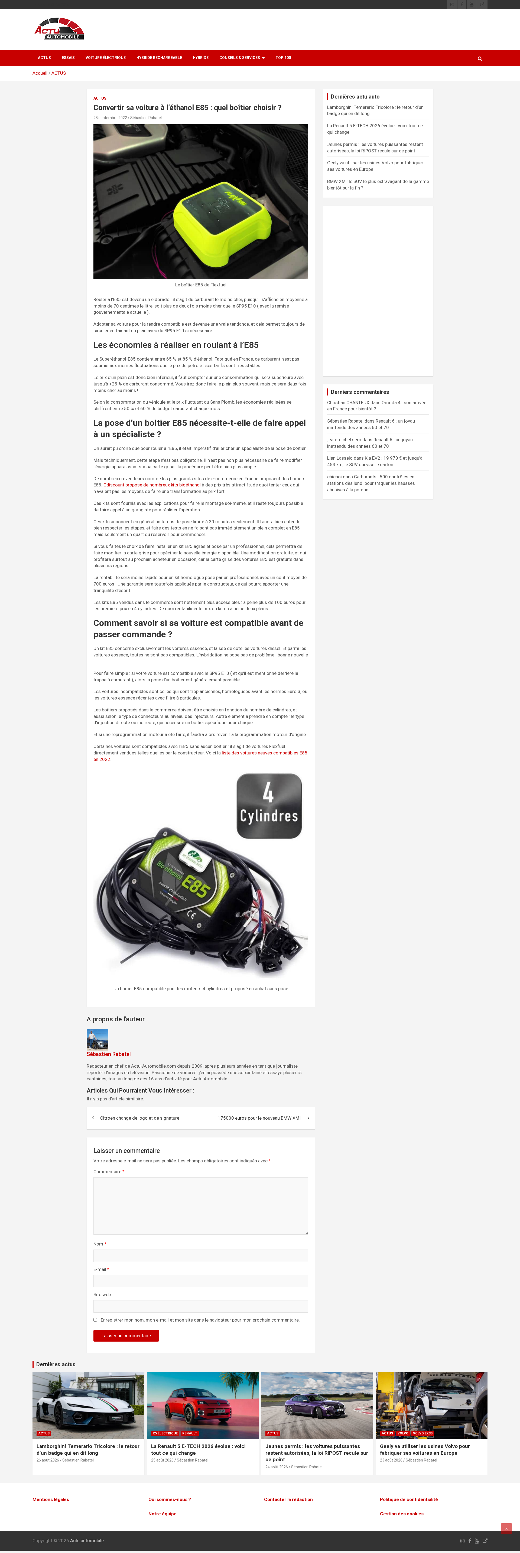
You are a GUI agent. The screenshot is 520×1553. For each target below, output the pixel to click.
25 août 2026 (162, 1460)
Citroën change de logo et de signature (139, 1118)
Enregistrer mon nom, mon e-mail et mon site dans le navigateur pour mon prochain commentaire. (200, 1320)
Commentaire (109, 1171)
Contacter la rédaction (288, 1499)
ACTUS (44, 57)
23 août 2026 (391, 1460)
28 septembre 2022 (110, 118)
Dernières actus (56, 1364)
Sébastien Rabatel (146, 118)
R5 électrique (165, 1433)
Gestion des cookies (402, 1513)
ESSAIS (68, 57)
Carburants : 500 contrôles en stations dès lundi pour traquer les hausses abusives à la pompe (371, 483)
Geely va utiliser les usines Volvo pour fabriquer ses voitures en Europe (425, 1449)
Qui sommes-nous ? (169, 1499)
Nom (99, 1244)
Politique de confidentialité (409, 1499)
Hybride (201, 57)
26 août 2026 (48, 1460)
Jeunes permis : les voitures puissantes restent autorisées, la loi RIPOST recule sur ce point (316, 1453)
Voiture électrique (106, 57)
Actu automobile (87, 1540)
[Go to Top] (506, 1528)
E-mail (101, 1269)
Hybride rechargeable (159, 57)
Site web (102, 1294)
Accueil (39, 73)
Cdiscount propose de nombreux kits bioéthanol (152, 485)
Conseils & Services (239, 57)
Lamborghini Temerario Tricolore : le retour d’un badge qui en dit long (88, 1449)
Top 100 (283, 57)
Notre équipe (162, 1513)
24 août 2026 (276, 1467)
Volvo (403, 1433)
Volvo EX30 (423, 1433)
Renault (189, 1433)
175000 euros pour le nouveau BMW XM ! (259, 1118)
